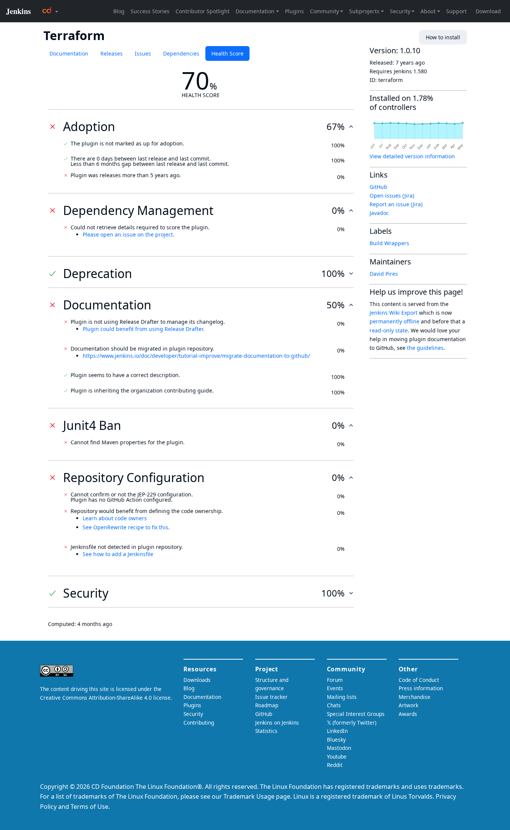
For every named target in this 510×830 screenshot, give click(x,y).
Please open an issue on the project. (128, 234)
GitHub (378, 186)
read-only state (389, 330)
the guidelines (425, 347)
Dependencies (181, 53)
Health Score (227, 53)
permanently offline (394, 321)
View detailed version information (412, 156)
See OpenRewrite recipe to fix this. (126, 527)
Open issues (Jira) (392, 195)
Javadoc (379, 212)
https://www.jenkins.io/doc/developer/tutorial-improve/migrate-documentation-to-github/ (196, 355)
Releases (111, 53)
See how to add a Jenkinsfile (118, 554)
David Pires (384, 273)
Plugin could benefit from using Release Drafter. (144, 328)
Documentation (68, 53)
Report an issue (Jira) (396, 204)
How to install (443, 37)
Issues (143, 53)
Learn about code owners (115, 518)
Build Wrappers (389, 243)
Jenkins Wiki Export (394, 312)
